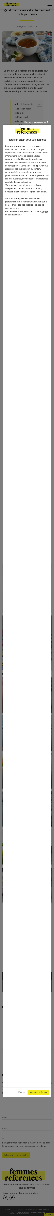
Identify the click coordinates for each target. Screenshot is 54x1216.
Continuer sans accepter (35, 122)
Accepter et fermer (38, 1092)
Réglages (21, 1092)
